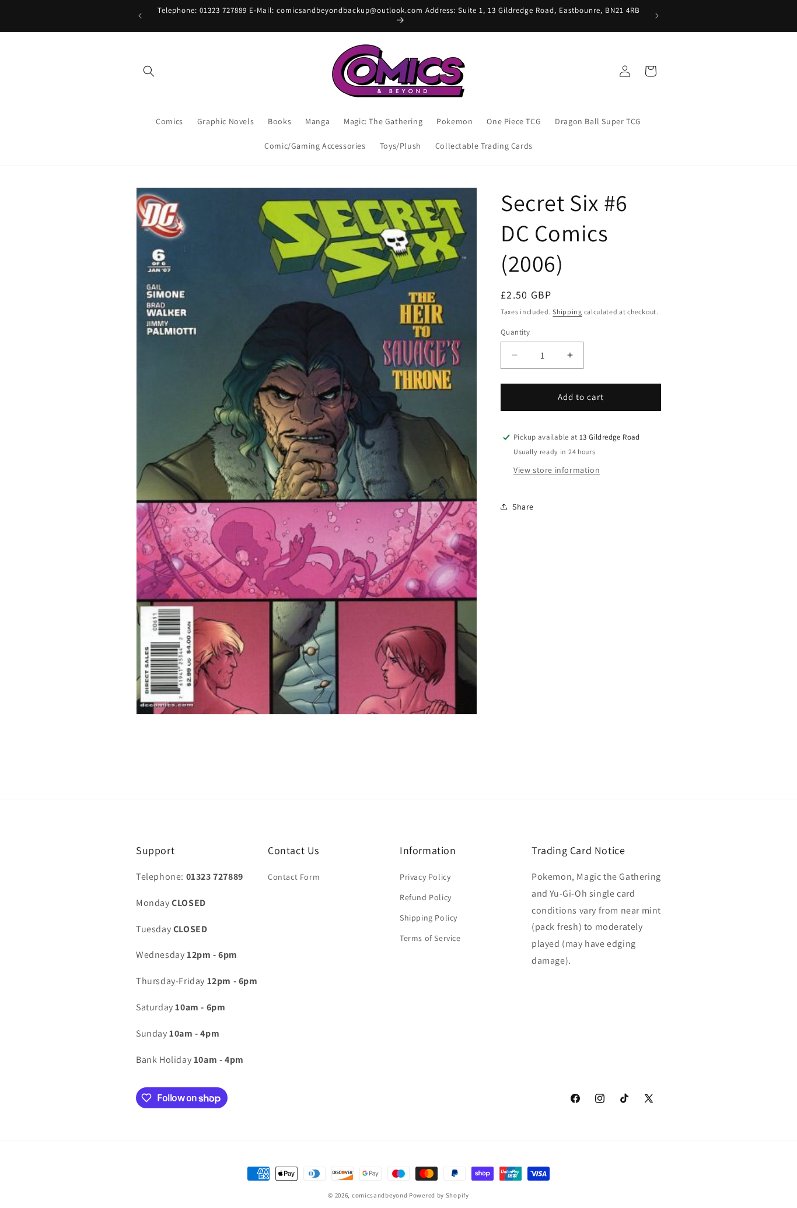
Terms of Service (430, 938)
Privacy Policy (425, 877)
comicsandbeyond (380, 1195)
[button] (149, 71)
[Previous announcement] (140, 16)
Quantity (515, 332)
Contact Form (294, 877)
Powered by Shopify (439, 1195)
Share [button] (523, 506)
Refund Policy (426, 898)
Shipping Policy (428, 918)
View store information (556, 469)
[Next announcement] (657, 16)
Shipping (567, 311)
